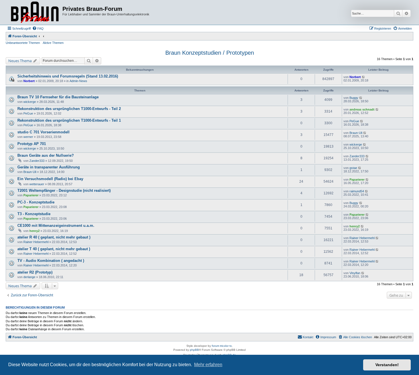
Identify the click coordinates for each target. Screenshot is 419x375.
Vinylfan (354, 273)
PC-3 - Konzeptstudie (35, 202)
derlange (29, 277)
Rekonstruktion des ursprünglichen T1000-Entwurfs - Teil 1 (69, 120)
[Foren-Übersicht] (34, 12)
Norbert (29, 81)
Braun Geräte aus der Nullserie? (45, 155)
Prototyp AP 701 (31, 144)
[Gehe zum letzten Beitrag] (363, 77)
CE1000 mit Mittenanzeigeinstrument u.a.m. (55, 225)
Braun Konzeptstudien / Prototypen (209, 53)
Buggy (353, 97)
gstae (353, 168)
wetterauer (36, 184)
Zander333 (36, 160)
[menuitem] (38, 28)
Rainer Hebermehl (35, 242)
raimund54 (356, 191)
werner (28, 136)
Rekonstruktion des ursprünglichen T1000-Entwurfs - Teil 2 (69, 109)
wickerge (29, 101)
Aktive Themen (53, 42)
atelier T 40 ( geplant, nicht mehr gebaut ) (53, 249)
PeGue (28, 113)
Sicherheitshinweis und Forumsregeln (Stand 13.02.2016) (67, 76)
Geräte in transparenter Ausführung (48, 167)
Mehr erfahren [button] (208, 364)
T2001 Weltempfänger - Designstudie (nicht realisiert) (64, 190)
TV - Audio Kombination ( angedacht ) (50, 260)
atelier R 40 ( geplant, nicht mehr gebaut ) (53, 237)
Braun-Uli (355, 132)
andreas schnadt (362, 109)
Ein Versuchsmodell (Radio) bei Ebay (50, 179)
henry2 (34, 231)
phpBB (194, 349)
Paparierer (357, 179)
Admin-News (78, 81)
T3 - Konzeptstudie (33, 214)
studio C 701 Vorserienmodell (43, 132)
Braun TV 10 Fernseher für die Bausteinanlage (58, 97)
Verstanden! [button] (387, 364)
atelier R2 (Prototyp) (34, 272)
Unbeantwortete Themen (23, 42)
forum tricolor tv (222, 345)
